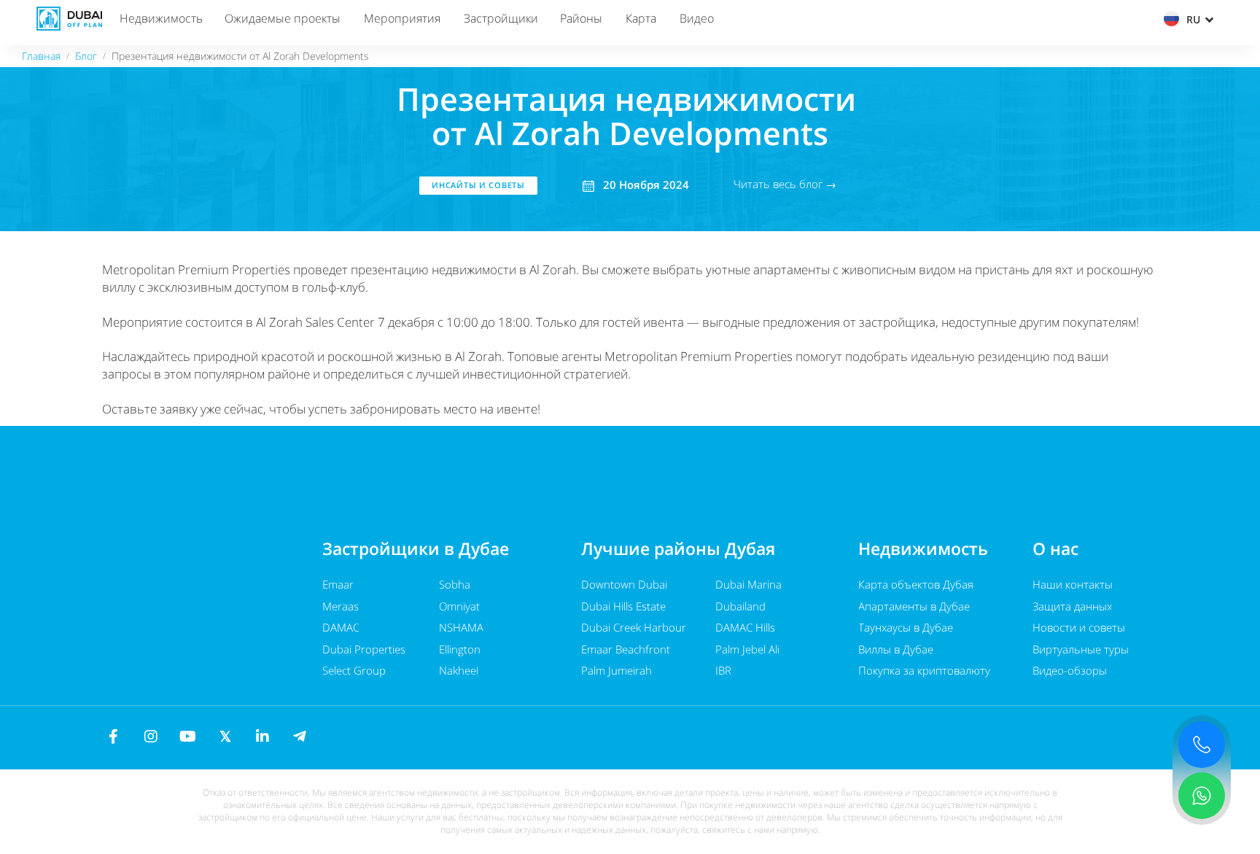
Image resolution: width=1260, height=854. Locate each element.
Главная (41, 56)
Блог (86, 56)
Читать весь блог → (785, 183)
